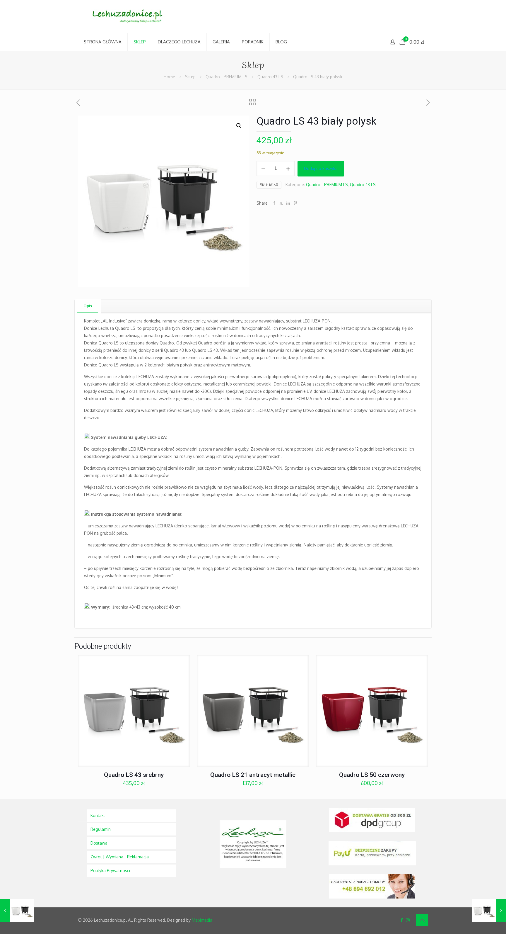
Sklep (190, 76)
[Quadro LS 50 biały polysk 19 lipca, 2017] (489, 910)
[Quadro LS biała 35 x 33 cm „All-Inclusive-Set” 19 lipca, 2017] (17, 910)
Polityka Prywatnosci (110, 870)
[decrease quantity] (263, 168)
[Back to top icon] (422, 920)
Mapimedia (202, 920)
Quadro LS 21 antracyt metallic (252, 774)
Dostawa (98, 842)
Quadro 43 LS (270, 76)
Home (169, 76)
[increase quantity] (288, 168)
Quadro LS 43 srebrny (134, 774)
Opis (87, 305)
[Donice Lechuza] (131, 16)
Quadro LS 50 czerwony (372, 774)
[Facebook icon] (401, 920)
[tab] (88, 306)
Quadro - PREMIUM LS (226, 76)
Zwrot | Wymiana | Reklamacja (119, 856)
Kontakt (97, 815)
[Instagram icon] (408, 920)
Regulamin (100, 829)
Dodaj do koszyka (321, 168)
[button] (239, 126)
